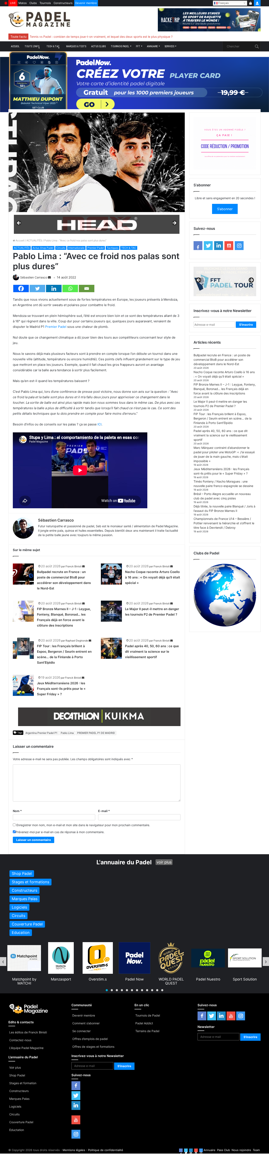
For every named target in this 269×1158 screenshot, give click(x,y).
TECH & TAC (128, 247)
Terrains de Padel (147, 1031)
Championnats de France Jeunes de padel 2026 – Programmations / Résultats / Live (87, 36)
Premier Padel (95, 247)
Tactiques (112, 247)
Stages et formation (22, 1083)
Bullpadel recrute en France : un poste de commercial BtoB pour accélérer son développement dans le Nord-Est (222, 359)
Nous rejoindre (241, 1150)
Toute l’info (32, 46)
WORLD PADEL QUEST (134, 981)
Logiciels (15, 1106)
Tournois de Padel (147, 1015)
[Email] (86, 288)
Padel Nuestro (171, 979)
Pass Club (223, 1150)
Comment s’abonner (86, 1023)
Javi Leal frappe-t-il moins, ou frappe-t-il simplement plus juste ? (74, 36)
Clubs (33, 3)
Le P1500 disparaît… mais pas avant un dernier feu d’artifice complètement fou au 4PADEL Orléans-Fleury (102, 36)
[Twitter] (37, 288)
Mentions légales (74, 1150)
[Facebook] (21, 288)
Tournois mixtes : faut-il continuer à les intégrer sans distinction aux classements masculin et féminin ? (99, 36)
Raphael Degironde (77, 640)
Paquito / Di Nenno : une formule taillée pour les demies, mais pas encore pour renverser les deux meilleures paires (108, 36)
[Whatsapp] (70, 288)
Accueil (15, 46)
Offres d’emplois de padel (90, 1039)
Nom (17, 811)
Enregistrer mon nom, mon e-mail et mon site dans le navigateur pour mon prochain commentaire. (83, 825)
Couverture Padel (21, 1122)
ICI (100, 424)
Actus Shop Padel (43, 247)
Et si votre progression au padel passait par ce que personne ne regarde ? (81, 36)
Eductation (16, 1130)
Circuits (60, 247)
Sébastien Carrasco (33, 277)
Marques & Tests (76, 46)
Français (223, 2)
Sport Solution (208, 979)
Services (169, 46)
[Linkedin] (54, 288)
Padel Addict (144, 1023)
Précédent (19, 223)
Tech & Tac (52, 46)
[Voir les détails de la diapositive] (96, 224)
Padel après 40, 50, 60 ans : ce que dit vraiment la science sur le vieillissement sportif (152, 651)
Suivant (174, 223)
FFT (138, 46)
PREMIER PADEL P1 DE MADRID (96, 732)
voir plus (164, 862)
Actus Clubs (98, 46)
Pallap (245, 979)
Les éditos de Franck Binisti (28, 1032)
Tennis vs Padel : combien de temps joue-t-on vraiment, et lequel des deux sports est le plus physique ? (101, 36)
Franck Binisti (74, 566)
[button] (106, 990)
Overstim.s (61, 979)
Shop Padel (17, 1075)
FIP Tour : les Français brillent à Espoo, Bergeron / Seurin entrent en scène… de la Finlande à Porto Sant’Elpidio (223, 418)
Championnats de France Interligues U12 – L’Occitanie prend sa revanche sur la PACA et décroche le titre (102, 36)
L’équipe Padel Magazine (26, 1048)
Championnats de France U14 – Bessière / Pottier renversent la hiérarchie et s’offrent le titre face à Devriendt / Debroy (224, 523)
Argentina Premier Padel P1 (41, 732)
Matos (22, 3)
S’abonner (225, 209)
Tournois (45, 3)
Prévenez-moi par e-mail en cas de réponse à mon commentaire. (60, 832)
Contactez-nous (20, 1040)
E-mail (104, 811)
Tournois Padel (120, 46)
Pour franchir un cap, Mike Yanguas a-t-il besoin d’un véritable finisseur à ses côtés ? (88, 36)
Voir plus (15, 1067)
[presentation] (3, 961)
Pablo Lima (67, 732)
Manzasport (24, 979)
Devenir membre (86, 3)
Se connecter (81, 1031)
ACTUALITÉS (34, 240)
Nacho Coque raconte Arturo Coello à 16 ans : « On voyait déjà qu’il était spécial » (152, 577)
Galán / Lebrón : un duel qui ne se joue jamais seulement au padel (74, 36)
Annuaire (152, 46)
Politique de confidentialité (105, 1150)
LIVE (13, 3)
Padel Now (97, 979)
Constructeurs (63, 3)
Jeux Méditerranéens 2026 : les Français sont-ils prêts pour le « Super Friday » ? (61, 688)
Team (256, 1150)
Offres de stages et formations (93, 1046)
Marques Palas (19, 1098)
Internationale (76, 247)
